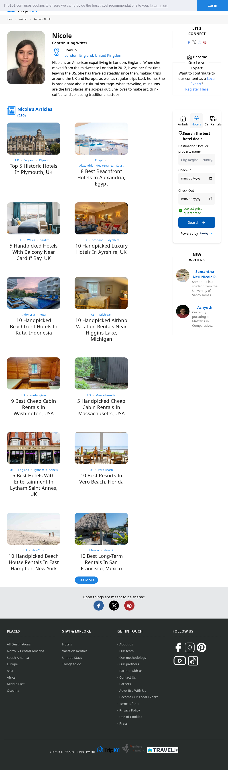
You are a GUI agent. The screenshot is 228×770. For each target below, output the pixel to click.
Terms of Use (129, 703)
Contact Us (127, 677)
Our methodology (132, 657)
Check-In (184, 170)
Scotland (98, 240)
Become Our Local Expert (138, 697)
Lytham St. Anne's (46, 470)
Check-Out (186, 190)
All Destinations (19, 644)
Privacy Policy (129, 710)
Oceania (13, 690)
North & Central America (25, 651)
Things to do (71, 664)
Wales (31, 240)
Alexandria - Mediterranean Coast (101, 165)
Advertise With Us (132, 690)
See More (86, 580)
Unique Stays (72, 657)
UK (17, 160)
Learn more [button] (159, 6)
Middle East (15, 684)
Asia (10, 671)
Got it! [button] (212, 6)
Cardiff (44, 240)
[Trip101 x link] (194, 41)
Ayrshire (113, 240)
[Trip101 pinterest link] (205, 41)
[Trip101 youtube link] (180, 660)
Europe (12, 664)
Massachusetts (105, 395)
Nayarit (108, 550)
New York (38, 550)
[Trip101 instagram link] (199, 41)
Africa (11, 677)
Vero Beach (105, 470)
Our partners (129, 664)
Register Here (196, 89)
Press (123, 723)
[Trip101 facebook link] (189, 41)
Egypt (99, 160)
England (29, 160)
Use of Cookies (130, 717)
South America (18, 657)
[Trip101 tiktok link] (193, 660)
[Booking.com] (206, 233)
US (93, 314)
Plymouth (45, 160)
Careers (125, 684)
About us (126, 644)
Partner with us (130, 671)
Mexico (94, 550)
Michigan (105, 314)
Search (194, 222)
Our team (126, 651)
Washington (38, 395)
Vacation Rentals (74, 651)
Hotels (67, 644)
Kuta (42, 314)
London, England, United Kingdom (93, 55)
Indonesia (28, 314)
